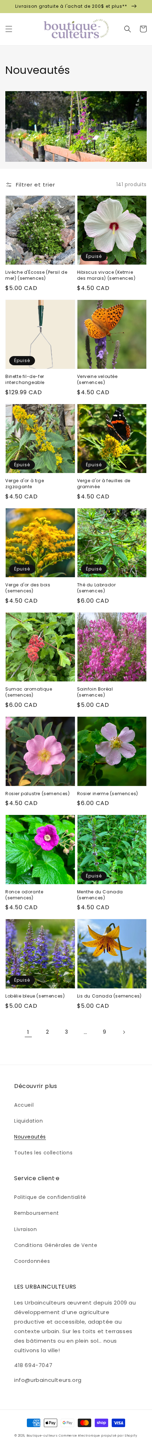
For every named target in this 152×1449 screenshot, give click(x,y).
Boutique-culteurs (42, 1435)
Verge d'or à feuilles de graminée (103, 484)
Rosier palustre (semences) (37, 794)
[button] (9, 29)
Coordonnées (32, 1261)
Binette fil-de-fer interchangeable (25, 379)
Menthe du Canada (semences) (100, 895)
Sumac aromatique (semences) (28, 692)
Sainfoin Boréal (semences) (95, 692)
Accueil (24, 1104)
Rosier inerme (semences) (107, 794)
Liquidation (28, 1120)
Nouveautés (30, 1136)
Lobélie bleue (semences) (35, 996)
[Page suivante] (123, 1032)
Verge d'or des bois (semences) (27, 588)
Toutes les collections (43, 1152)
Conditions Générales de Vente (55, 1245)
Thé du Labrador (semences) (96, 588)
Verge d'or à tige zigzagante (24, 484)
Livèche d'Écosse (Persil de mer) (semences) (36, 275)
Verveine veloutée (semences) (97, 379)
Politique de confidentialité (50, 1197)
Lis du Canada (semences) (109, 996)
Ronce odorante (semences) (24, 895)
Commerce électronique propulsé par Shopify (98, 1435)
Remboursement (36, 1213)
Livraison (25, 1229)
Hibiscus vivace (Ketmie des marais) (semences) (106, 275)
